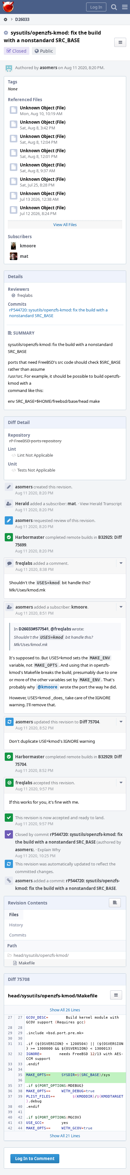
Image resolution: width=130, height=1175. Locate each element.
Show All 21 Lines (65, 1136)
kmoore (28, 246)
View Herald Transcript (101, 503)
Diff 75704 (89, 722)
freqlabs (24, 295)
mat (24, 256)
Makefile (27, 963)
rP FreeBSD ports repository (35, 441)
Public (46, 51)
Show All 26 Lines (65, 1010)
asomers (48, 67)
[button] (125, 7)
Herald (22, 503)
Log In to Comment (35, 1158)
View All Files (65, 224)
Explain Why (49, 849)
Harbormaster (29, 537)
